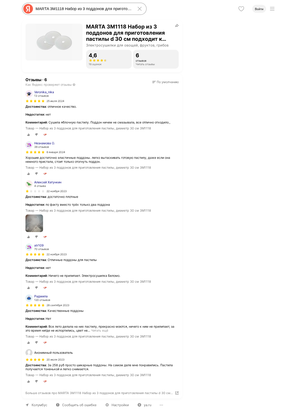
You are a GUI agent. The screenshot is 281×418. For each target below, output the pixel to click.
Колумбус (39, 405)
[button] (165, 82)
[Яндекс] (28, 9)
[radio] (28, 134)
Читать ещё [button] (99, 330)
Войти (259, 9)
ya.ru (147, 405)
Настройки (120, 405)
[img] (35, 101)
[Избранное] (241, 9)
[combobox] (83, 8)
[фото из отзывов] (34, 223)
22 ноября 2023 (57, 191)
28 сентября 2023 (58, 305)
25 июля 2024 (55, 101)
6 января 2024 (56, 152)
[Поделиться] (177, 25)
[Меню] (272, 8)
